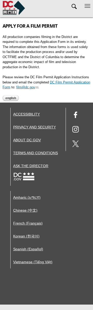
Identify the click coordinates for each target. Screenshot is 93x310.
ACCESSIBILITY (26, 114)
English (10, 98)
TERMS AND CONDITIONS (35, 153)
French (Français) (28, 223)
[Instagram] (75, 130)
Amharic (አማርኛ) (27, 197)
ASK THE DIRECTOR (30, 166)
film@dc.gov (25, 87)
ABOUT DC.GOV (27, 140)
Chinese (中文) (25, 210)
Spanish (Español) (28, 249)
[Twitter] (75, 144)
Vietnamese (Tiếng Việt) (32, 262)
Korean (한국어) (26, 236)
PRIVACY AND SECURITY (34, 127)
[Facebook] (75, 115)
